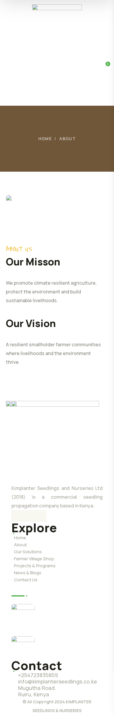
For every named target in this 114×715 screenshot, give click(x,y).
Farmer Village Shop (34, 559)
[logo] (57, 24)
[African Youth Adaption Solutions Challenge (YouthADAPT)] (23, 615)
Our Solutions (28, 552)
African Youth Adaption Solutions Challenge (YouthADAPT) (67, 614)
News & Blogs (27, 573)
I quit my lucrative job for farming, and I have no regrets (69, 646)
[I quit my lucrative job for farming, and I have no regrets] (23, 648)
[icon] (17, 516)
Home (45, 138)
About (20, 545)
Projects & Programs (35, 566)
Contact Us (25, 580)
